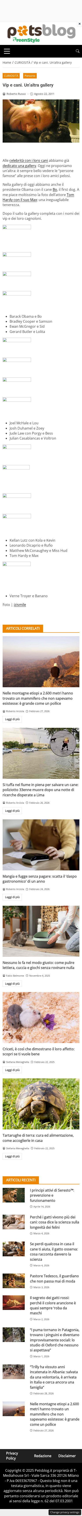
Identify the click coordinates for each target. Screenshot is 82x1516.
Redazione (42, 1455)
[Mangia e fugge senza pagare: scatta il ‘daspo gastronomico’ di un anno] (41, 844)
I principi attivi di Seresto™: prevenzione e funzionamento (52, 1195)
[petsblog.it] (41, 33)
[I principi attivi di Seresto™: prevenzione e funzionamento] (14, 1195)
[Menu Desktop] (7, 51)
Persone (29, 76)
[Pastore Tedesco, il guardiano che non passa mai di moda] (14, 1281)
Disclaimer (67, 1455)
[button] (77, 51)
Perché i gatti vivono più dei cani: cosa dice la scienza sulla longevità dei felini (54, 1222)
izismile (20, 604)
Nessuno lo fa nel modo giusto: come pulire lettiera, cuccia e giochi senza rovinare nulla (38, 965)
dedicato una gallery (19, 165)
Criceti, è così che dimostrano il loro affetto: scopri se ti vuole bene (39, 1051)
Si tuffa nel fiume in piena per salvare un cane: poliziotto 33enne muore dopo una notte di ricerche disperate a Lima (41, 789)
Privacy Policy (12, 1456)
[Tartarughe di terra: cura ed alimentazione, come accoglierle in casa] (41, 1103)
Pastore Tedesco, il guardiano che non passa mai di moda (54, 1278)
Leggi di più (12, 719)
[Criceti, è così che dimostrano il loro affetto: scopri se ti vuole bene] (41, 1017)
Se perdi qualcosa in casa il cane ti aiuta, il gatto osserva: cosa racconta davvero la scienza (54, 1251)
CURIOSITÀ (11, 76)
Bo (55, 189)
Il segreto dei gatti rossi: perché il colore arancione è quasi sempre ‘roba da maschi (53, 1305)
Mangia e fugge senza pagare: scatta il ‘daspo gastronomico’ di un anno (40, 879)
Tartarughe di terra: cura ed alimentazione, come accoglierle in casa (38, 1138)
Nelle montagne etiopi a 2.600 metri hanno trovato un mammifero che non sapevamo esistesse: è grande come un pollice (38, 698)
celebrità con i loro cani (28, 160)
